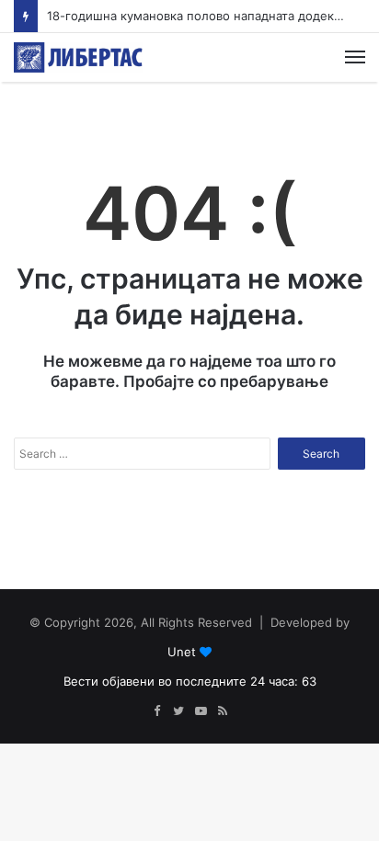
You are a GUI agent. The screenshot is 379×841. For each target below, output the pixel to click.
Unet (181, 651)
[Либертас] (78, 57)
